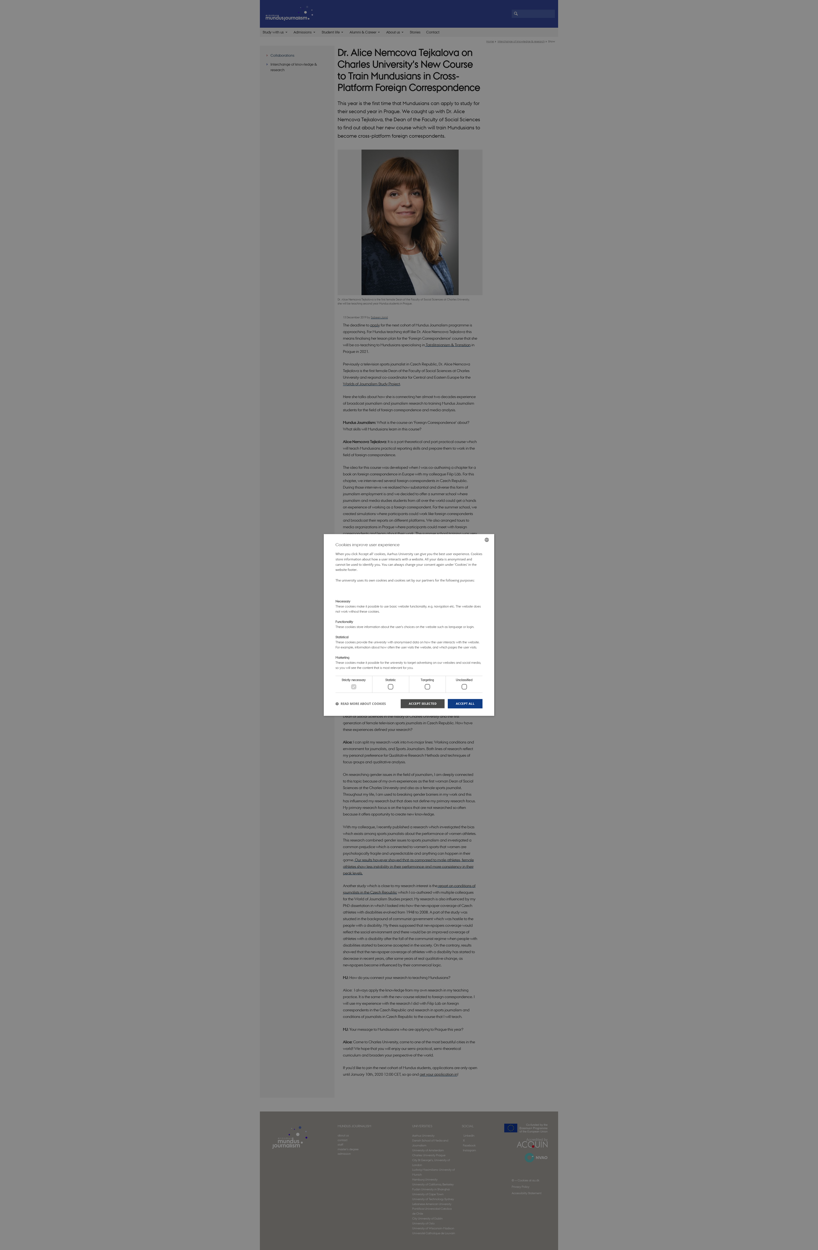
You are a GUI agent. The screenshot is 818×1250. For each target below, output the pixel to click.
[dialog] (409, 625)
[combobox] (487, 540)
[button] (361, 703)
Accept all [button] (465, 704)
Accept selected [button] (422, 704)
